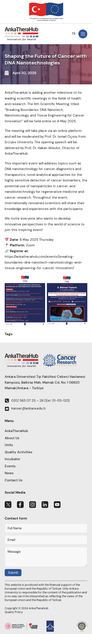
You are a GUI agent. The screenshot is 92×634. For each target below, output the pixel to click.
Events (10, 466)
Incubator (12, 459)
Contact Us (14, 480)
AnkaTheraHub (16, 431)
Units (9, 445)
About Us (12, 438)
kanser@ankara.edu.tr (28, 408)
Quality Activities (18, 452)
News (9, 473)
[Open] (82, 33)
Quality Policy (14, 612)
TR (73, 33)
